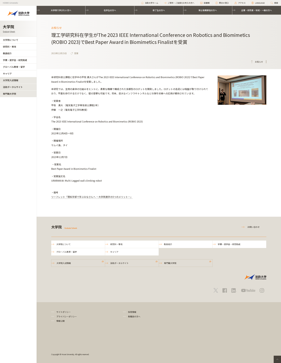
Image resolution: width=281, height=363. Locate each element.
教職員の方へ (134, 316)
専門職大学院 (9, 93)
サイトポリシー (63, 311)
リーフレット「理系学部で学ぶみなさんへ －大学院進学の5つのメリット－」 (92, 197)
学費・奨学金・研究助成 (15, 60)
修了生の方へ (159, 10)
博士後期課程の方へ (207, 10)
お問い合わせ (253, 226)
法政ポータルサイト (13, 87)
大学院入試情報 (10, 80)
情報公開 (60, 320)
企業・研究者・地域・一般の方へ (256, 10)
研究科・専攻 (9, 46)
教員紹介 (7, 53)
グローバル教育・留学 (14, 66)
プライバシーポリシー (66, 316)
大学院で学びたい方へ (61, 10)
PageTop (277, 359)
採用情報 (132, 311)
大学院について (10, 39)
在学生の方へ (110, 10)
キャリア (7, 73)
